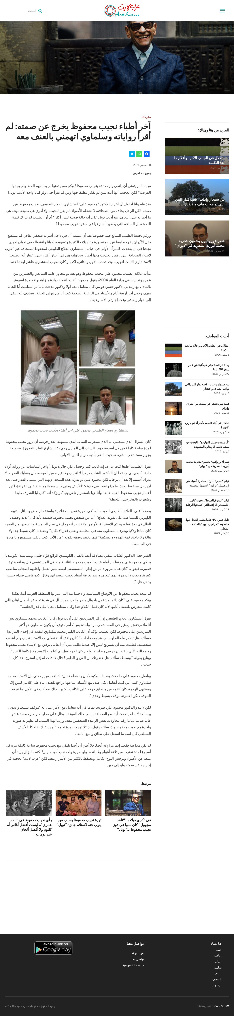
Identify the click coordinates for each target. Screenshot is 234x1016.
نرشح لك (216, 985)
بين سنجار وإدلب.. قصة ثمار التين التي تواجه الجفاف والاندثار (200, 201)
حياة (218, 949)
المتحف (216, 979)
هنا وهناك (146, 117)
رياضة (217, 955)
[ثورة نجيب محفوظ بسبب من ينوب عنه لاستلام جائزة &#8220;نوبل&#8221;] (78, 803)
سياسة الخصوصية (133, 965)
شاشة (217, 967)
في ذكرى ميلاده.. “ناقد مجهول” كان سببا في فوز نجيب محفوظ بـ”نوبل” (132, 825)
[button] (77, 366)
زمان (218, 961)
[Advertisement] (78, 893)
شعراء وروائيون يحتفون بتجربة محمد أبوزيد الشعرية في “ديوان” (200, 243)
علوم (218, 973)
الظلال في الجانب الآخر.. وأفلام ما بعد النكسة (199, 160)
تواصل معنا (137, 959)
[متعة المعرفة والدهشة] (131, 10)
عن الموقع (137, 953)
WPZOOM (222, 1006)
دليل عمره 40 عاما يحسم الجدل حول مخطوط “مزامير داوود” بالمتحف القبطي (207, 524)
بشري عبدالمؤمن (142, 173)
